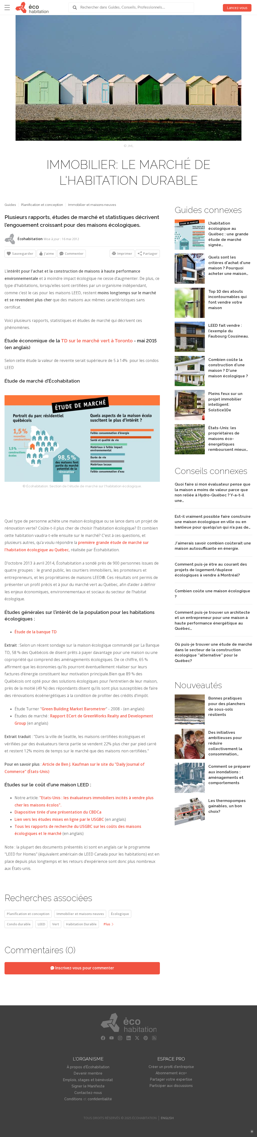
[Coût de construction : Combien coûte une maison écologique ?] (190, 384)
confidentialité (100, 1099)
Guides (10, 205)
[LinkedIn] (128, 1038)
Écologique (120, 913)
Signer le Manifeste (88, 1086)
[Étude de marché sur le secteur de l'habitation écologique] (190, 248)
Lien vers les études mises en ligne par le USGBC (59, 819)
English (167, 1118)
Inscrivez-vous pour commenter (84, 968)
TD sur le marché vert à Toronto (96, 340)
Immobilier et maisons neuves (92, 205)
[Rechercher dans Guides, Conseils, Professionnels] (76, 8)
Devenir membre (88, 1073)
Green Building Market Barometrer (74, 709)
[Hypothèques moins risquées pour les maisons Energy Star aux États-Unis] (190, 453)
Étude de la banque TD (36, 632)
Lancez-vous (237, 7)
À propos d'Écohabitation (88, 1067)
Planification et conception (42, 205)
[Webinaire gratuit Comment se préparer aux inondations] (190, 791)
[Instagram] (119, 1038)
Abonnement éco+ (171, 1073)
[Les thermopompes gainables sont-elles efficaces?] (190, 825)
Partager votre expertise (171, 1079)
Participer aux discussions (171, 1086)
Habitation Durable (81, 924)
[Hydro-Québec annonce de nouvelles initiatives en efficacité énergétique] (190, 757)
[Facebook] (102, 1038)
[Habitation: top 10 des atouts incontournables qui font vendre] (190, 316)
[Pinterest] (145, 1038)
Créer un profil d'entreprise (171, 1067)
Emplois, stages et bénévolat (88, 1080)
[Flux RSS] (154, 1038)
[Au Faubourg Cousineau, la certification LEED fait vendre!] (190, 350)
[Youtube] (111, 1038)
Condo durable (19, 924)
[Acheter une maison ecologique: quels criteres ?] (190, 282)
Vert (55, 924)
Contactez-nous (88, 1093)
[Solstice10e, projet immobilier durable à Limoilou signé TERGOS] (190, 418)
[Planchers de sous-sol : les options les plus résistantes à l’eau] (190, 723)
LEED (41, 924)
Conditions (73, 1099)
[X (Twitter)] (137, 1038)
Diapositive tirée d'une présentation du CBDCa (58, 812)
